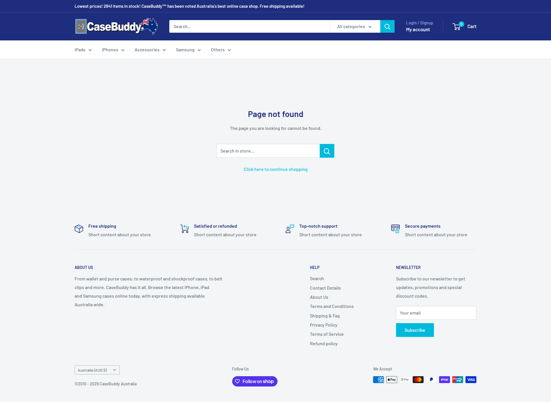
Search (317, 278)
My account (418, 29)
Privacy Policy (323, 324)
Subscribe (415, 330)
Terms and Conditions (332, 306)
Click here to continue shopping (276, 169)
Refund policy (324, 343)
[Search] (387, 26)
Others (218, 49)
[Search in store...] (327, 151)
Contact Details (325, 287)
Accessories (147, 49)
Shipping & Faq (325, 315)
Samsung (185, 49)
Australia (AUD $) (92, 370)
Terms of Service (327, 334)
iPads (80, 49)
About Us (319, 297)
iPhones (110, 49)
